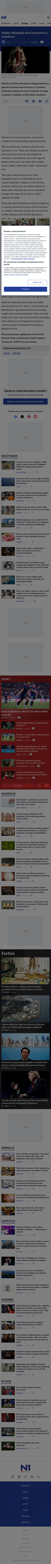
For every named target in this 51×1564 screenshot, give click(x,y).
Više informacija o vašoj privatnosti (23, 259)
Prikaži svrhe (37, 282)
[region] (25, 260)
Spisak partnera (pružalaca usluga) (16, 275)
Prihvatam (25, 289)
